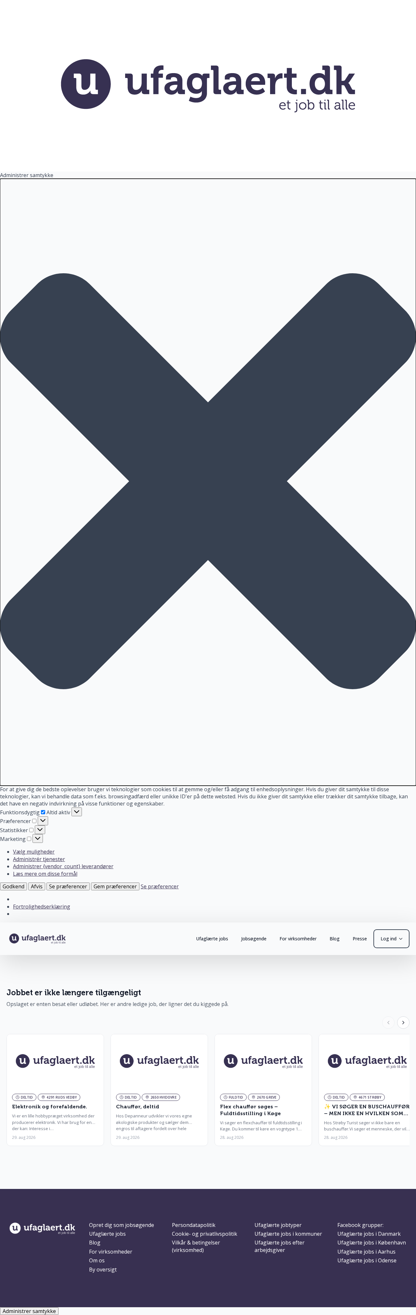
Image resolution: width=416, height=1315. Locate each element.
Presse (360, 938)
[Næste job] (403, 1022)
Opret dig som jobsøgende (121, 1225)
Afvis (37, 886)
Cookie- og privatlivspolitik (204, 1233)
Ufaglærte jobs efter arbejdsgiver (279, 1246)
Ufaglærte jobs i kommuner (288, 1233)
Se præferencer (68, 886)
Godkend (13, 886)
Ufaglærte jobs (212, 938)
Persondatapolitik (193, 1225)
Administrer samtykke (29, 1311)
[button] (208, 482)
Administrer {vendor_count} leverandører (63, 866)
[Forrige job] (388, 1022)
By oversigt (103, 1269)
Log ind (388, 938)
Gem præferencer (115, 886)
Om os (97, 1260)
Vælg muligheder (34, 851)
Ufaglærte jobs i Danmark (369, 1233)
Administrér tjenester (39, 859)
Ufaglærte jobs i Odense (366, 1260)
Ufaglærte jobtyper (278, 1225)
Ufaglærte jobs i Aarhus (366, 1251)
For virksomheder (298, 938)
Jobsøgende (253, 938)
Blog (335, 938)
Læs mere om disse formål (45, 873)
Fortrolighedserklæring (41, 906)
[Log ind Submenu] (402, 939)
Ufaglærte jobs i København (371, 1242)
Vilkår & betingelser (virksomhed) (196, 1246)
